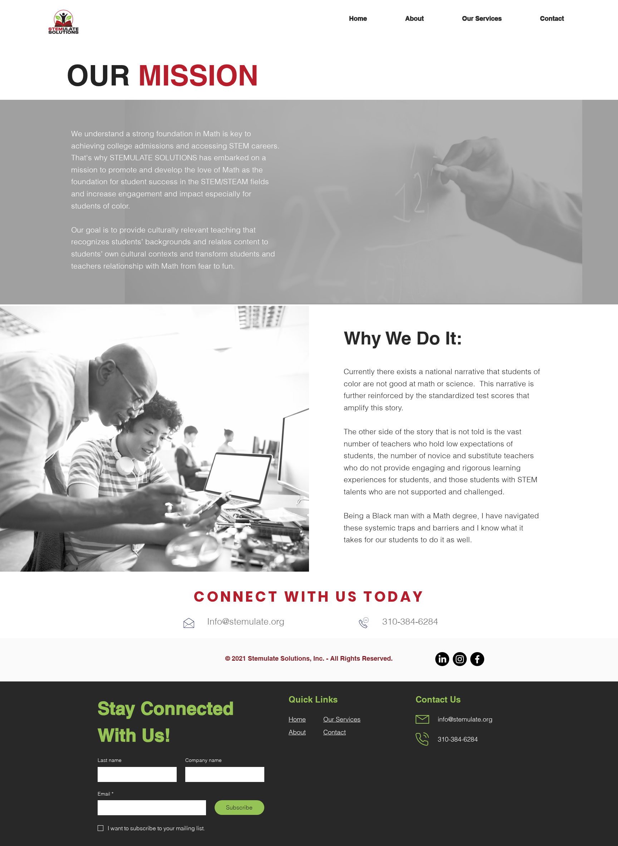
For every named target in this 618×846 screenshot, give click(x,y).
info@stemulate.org (465, 719)
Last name (110, 760)
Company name (203, 760)
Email (105, 794)
